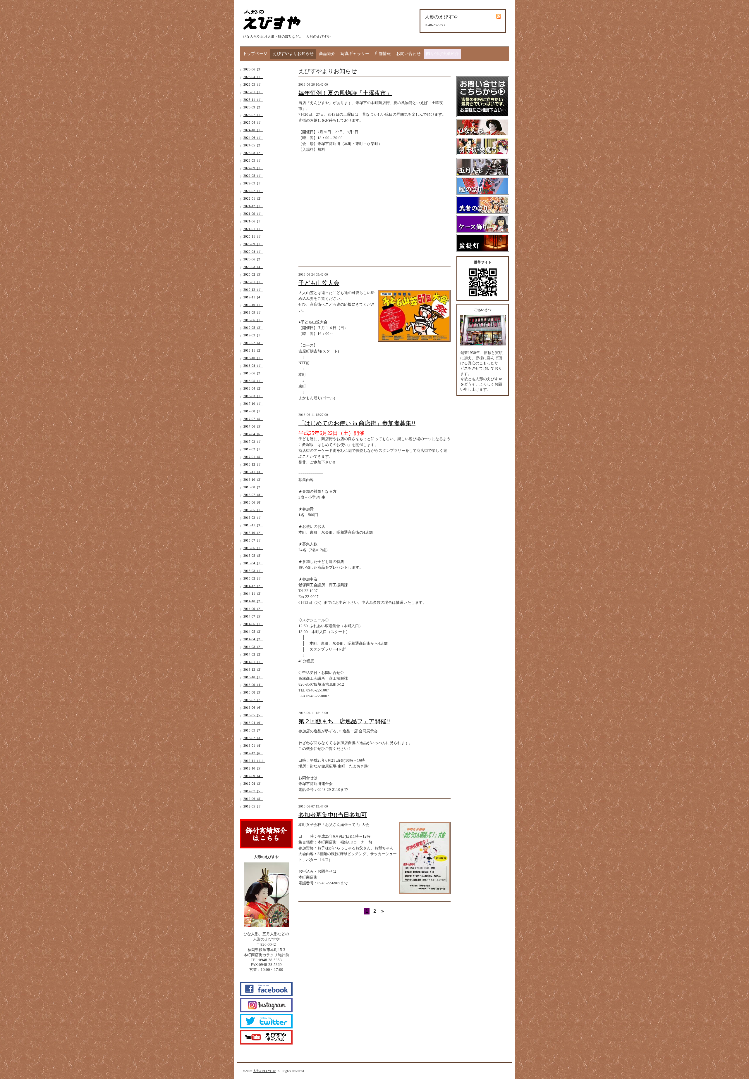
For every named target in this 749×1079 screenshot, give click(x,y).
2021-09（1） (253, 213)
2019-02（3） (253, 343)
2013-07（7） (253, 700)
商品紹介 (327, 53)
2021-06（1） (253, 221)
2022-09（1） (253, 168)
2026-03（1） (253, 84)
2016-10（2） (253, 479)
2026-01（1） (253, 92)
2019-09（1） (253, 312)
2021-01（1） (253, 229)
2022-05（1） (253, 175)
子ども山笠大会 (318, 283)
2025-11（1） (253, 99)
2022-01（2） (253, 198)
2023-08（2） (253, 153)
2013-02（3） (253, 738)
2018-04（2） (253, 388)
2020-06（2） (253, 259)
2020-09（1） (253, 244)
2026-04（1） (253, 77)
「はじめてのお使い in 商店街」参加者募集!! (356, 423)
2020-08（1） (253, 251)
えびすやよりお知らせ (293, 53)
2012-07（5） (253, 791)
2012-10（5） (253, 768)
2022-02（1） (253, 191)
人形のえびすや (264, 1071)
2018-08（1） (253, 365)
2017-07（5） (253, 419)
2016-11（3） (253, 472)
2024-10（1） (253, 130)
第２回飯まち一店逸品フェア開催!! (344, 721)
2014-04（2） (253, 639)
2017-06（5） (253, 426)
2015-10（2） (253, 533)
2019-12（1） (253, 289)
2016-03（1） (253, 517)
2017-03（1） (253, 441)
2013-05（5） (253, 715)
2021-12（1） (253, 206)
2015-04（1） (253, 563)
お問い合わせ (408, 53)
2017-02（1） (253, 449)
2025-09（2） (253, 107)
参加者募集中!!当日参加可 (332, 815)
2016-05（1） (253, 510)
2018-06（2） (253, 373)
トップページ (255, 53)
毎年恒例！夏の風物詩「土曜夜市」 (345, 93)
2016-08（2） (253, 487)
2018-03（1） (253, 396)
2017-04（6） (253, 434)
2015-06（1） (253, 548)
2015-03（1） (253, 571)
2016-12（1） (253, 464)
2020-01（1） (253, 282)
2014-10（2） (253, 601)
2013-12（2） (253, 669)
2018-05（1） (253, 381)
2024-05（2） (253, 145)
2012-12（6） (253, 753)
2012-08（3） (253, 783)
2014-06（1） (253, 624)
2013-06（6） (253, 707)
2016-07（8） (253, 495)
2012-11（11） (254, 760)
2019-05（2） (253, 327)
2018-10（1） (253, 358)
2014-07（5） (253, 616)
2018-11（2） (253, 350)
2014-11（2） (253, 593)
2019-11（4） (253, 297)
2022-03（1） (253, 183)
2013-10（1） (253, 677)
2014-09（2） (253, 609)
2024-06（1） (253, 137)
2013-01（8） (253, 745)
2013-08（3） (253, 692)
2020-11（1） (253, 236)
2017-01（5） (253, 457)
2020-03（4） (253, 267)
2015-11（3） (253, 525)
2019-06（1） (253, 320)
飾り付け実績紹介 (442, 53)
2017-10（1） (253, 403)
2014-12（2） (253, 586)
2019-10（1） (253, 305)
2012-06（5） (253, 798)
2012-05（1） (253, 806)
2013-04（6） (253, 722)
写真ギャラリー (355, 53)
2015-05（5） (253, 555)
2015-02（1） (253, 578)
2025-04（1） (253, 122)
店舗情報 (382, 53)
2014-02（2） (253, 654)
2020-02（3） (253, 274)
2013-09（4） (253, 685)
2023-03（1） (253, 160)
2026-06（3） (253, 69)
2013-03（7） (253, 730)
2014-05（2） (253, 631)
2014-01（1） (253, 662)
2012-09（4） (253, 776)
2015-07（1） (253, 540)
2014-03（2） (253, 647)
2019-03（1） (253, 335)
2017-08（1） (253, 411)
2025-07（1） (253, 115)
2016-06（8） (253, 502)
